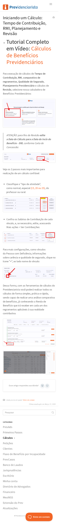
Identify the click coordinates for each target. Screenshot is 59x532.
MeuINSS (8, 497)
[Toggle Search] (53, 412)
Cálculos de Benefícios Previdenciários (28, 55)
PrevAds (7, 427)
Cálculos (8, 438)
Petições (8, 443)
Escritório (8, 475)
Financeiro (9, 492)
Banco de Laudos (13, 465)
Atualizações (10, 508)
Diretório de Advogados (16, 486)
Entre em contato (29, 400)
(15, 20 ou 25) (38, 188)
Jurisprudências (12, 470)
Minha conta (10, 481)
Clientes (7, 448)
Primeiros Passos (12, 432)
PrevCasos (9, 459)
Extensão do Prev (13, 502)
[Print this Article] (53, 17)
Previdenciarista (20, 516)
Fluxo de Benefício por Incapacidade (24, 454)
